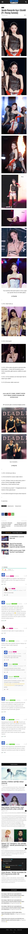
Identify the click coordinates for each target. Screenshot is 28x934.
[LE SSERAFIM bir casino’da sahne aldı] (5, 538)
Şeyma (15, 590)
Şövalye (15, 665)
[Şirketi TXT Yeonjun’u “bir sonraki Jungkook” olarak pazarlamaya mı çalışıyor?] (14, 835)
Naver (11, 929)
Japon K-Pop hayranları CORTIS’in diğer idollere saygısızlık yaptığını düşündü (17, 545)
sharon (15, 678)
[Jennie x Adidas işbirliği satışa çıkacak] (14, 774)
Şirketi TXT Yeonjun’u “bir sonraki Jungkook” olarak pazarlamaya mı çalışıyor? (14, 845)
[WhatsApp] (12, 514)
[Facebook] (2, 514)
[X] (6, 514)
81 (25, 785)
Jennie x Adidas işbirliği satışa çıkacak (12, 782)
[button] (2, 2)
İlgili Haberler (8, 532)
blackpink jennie (10, 506)
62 (25, 848)
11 (26, 15)
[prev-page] (2, 557)
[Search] (26, 2)
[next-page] (5, 557)
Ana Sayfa (3, 5)
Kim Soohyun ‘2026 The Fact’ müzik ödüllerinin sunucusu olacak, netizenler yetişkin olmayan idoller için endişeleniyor (12, 895)
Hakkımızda (19, 929)
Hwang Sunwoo (18, 506)
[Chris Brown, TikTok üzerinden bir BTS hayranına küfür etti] (14, 864)
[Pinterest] (9, 514)
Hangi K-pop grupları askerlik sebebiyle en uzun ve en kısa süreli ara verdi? (20, 524)
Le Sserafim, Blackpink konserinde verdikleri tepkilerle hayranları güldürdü (6, 525)
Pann (3, 7)
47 (25, 810)
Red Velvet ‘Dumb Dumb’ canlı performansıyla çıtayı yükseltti (12, 808)
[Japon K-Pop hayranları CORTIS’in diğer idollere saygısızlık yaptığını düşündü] (5, 545)
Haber (7, 929)
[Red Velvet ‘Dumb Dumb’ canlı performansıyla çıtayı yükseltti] (14, 799)
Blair (14, 653)
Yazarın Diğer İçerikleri (17, 532)
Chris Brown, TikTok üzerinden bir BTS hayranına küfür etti (13, 873)
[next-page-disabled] (5, 885)
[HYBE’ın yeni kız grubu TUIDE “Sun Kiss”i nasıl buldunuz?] (5, 552)
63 (25, 875)
